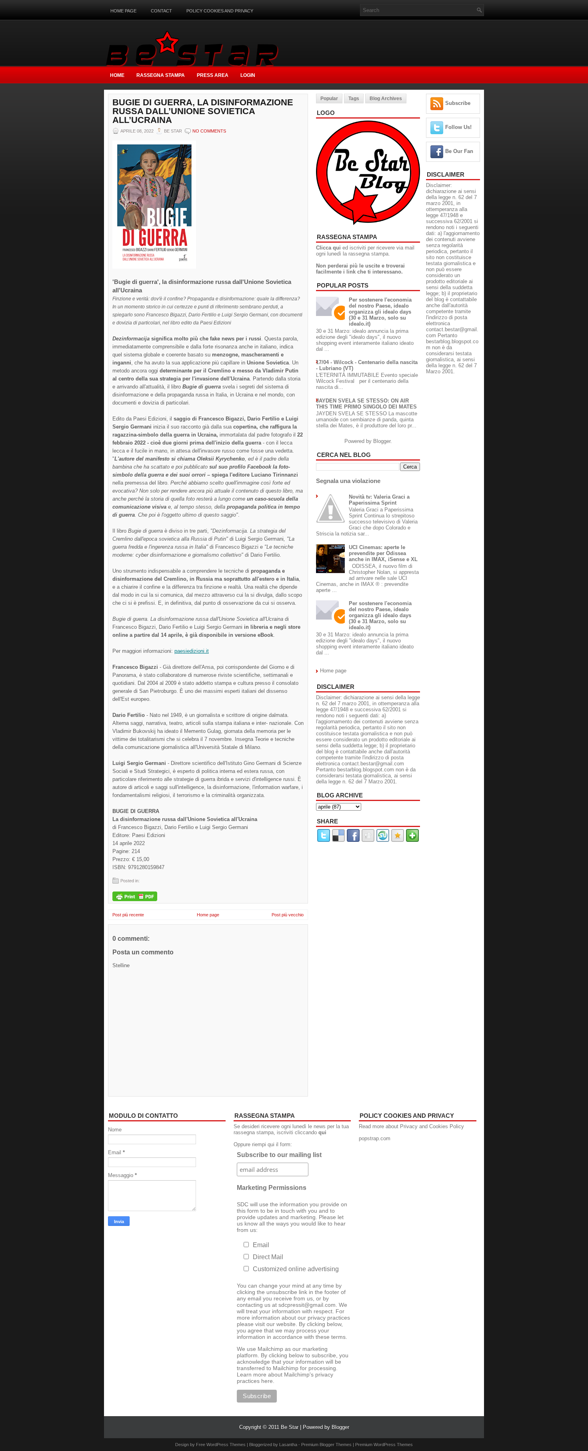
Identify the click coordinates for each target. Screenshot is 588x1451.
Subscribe (457, 103)
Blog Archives (386, 98)
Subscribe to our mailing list (279, 1154)
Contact (161, 10)
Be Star (289, 1427)
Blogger (381, 441)
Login (247, 75)
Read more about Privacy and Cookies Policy (411, 1126)
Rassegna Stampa (160, 75)
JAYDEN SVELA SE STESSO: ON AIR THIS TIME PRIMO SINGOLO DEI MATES (366, 404)
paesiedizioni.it (191, 651)
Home (117, 75)
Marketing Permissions (271, 1187)
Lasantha (288, 1444)
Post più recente (128, 914)
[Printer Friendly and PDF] (134, 897)
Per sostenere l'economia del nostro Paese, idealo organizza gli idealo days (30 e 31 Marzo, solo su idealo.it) (380, 312)
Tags (353, 98)
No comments (209, 131)
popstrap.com (374, 1138)
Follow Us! (458, 127)
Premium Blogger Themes (326, 1444)
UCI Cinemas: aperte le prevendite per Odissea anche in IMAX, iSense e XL (383, 553)
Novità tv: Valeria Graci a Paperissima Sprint (379, 500)
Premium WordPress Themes (384, 1444)
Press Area (212, 75)
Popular (329, 98)
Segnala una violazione (348, 480)
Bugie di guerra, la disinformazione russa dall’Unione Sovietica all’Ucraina (202, 111)
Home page (123, 10)
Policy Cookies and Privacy (219, 10)
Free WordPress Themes (221, 1444)
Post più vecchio (288, 914)
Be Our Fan (459, 151)
